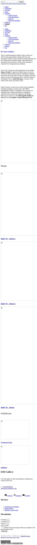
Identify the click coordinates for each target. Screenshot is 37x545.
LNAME (4, 522)
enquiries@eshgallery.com (9, 488)
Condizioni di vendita (25, 536)
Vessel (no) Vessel (6, 442)
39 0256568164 (8, 487)
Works (5, 51)
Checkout (9, 543)
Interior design (9, 508)
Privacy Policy (6, 541)
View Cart (3, 543)
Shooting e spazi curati (11, 510)
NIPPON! (4, 468)
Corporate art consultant (12, 507)
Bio (2, 51)
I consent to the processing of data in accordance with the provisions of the (18, 528)
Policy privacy (17, 529)
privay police (5, 525)
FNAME (4, 520)
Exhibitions (11, 51)
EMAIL (3, 524)
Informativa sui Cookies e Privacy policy (10, 537)
